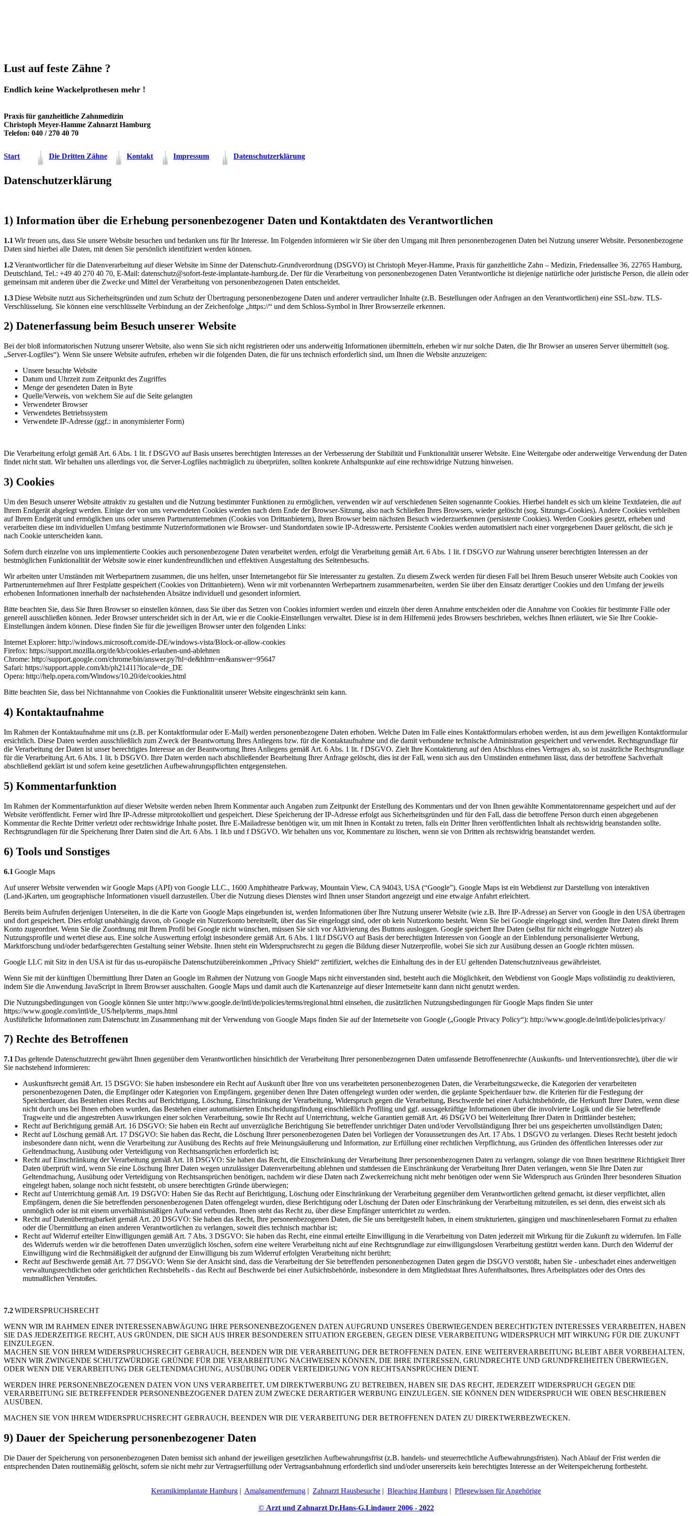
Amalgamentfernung (275, 1491)
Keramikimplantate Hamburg (194, 1491)
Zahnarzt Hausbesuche (346, 1491)
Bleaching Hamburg (417, 1491)
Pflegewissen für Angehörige (498, 1491)
